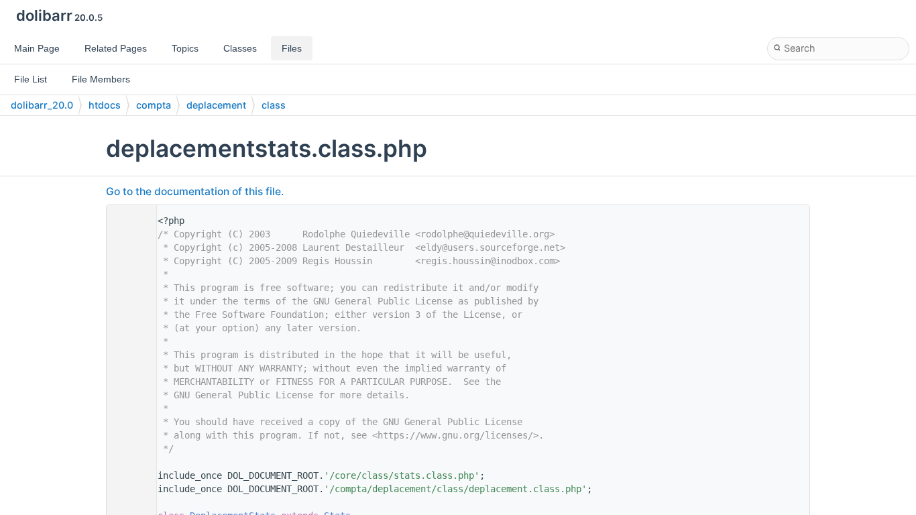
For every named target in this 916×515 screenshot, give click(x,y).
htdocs (105, 105)
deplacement (216, 105)
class (274, 105)
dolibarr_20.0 (42, 105)
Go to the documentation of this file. (195, 191)
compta (153, 105)
